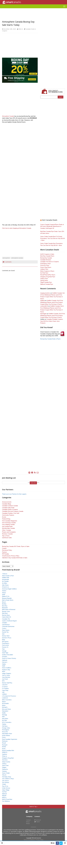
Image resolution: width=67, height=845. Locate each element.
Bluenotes (5, 607)
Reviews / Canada (7, 534)
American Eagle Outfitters (9, 589)
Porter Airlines (6, 735)
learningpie (43, 313)
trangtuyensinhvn (45, 293)
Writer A (20, 29)
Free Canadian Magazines (9, 521)
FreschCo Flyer (44, 265)
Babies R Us (5, 596)
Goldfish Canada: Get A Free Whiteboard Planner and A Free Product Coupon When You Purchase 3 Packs (51, 302)
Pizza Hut (5, 731)
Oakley (4, 724)
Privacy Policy (39, 840)
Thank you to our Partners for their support (14, 494)
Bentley (4, 604)
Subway (4, 771)
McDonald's (5, 703)
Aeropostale (5, 579)
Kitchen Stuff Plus (7, 683)
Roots (3, 748)
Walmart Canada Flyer (46, 284)
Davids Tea (5, 632)
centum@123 (44, 306)
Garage (4, 651)
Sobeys (4, 763)
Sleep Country (6, 762)
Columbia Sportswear (8, 626)
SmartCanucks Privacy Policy (10, 556)
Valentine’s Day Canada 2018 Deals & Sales (14, 557)
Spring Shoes (44, 280)
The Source (5, 780)
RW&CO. (5, 752)
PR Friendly (5, 554)
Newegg (4, 714)
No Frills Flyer (44, 273)
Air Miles (4, 583)
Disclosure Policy (7, 550)
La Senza (5, 686)
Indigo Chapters (6, 673)
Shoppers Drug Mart (8, 758)
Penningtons (5, 730)
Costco (4, 628)
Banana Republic (7, 598)
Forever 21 (5, 647)
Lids (3, 692)
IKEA (3, 671)
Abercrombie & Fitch (8, 575)
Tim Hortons (5, 782)
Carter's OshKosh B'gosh (9, 621)
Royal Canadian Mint (8, 750)
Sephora (4, 754)
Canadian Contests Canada (10, 505)
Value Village (5, 790)
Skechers (5, 760)
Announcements (6, 502)
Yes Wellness (6, 801)
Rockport (4, 745)
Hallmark (4, 660)
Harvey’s (4, 662)
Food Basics (5, 643)
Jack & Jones (6, 675)
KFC (3, 681)
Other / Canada (6, 530)
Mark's (4, 701)
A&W (3, 594)
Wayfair (4, 795)
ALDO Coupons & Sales (47, 254)
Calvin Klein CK (6, 617)
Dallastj (42, 300)
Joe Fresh (5, 679)
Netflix (4, 713)
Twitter (38, 822)
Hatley (4, 664)
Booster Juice (6, 611)
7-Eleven (4, 574)
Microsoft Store (6, 709)
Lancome (4, 684)
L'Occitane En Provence (9, 696)
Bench (4, 602)
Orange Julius (6, 728)
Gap (3, 649)
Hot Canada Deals (49, 220)
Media (28, 823)
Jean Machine (6, 677)
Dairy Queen (5, 630)
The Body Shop (6, 777)
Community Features (8, 515)
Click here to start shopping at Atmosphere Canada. (16, 228)
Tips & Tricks (6, 536)
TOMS (4, 784)
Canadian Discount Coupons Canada (12, 511)
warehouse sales (7, 537)
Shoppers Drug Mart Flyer (47, 276)
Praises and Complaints (9, 532)
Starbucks (5, 769)
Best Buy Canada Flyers (47, 256)
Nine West (5, 718)
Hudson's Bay (6, 669)
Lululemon (5, 698)
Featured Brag (6, 519)
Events (4, 517)
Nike (3, 716)
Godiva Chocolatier (7, 654)
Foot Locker (5, 645)
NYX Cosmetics (6, 722)
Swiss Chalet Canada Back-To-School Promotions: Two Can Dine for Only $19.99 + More (52, 238)
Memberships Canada (8, 528)
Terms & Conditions (29, 840)
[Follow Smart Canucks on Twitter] (29, 473)
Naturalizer (5, 711)
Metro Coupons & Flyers (47, 271)
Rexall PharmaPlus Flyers (47, 274)
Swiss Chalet (6, 773)
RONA (4, 746)
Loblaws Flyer (44, 269)
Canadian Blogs (6, 504)
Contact (4, 548)
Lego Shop (5, 690)
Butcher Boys (6, 615)
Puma (3, 737)
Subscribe (33, 483)
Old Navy (5, 726)
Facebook (38, 820)
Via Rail (4, 792)
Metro (3, 705)
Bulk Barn (5, 613)
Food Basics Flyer (45, 263)
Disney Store (6, 636)
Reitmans (5, 741)
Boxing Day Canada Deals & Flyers (50, 339)
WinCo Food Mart (7, 799)
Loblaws (4, 694)
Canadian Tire (6, 619)
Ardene (4, 590)
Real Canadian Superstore (9, 739)
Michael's (5, 707)
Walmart (4, 793)
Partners (4, 552)
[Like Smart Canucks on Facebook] (32, 473)
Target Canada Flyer (46, 282)
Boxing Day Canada (46, 258)
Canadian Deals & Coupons (10, 509)
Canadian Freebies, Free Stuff (10, 513)
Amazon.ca (5, 587)
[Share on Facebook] (57, 843)
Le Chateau (5, 688)
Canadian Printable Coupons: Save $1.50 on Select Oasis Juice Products (51, 321)
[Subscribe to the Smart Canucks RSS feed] (35, 473)
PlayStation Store (7, 733)
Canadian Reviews (45, 259)
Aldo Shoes (5, 585)
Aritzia (4, 592)
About (28, 822)
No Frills (4, 720)
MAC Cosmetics (7, 699)
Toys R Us (5, 786)
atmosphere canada (17, 258)
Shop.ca (4, 756)
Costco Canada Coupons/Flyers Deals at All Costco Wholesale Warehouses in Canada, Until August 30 (52, 226)
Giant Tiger (5, 652)
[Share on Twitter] (61, 843)
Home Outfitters (6, 667)
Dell (3, 634)
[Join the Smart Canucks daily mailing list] (37, 473)
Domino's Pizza (6, 637)
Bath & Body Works (7, 600)
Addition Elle (5, 577)
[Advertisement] (33, 9)
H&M (3, 666)
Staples (4, 767)
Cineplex (4, 622)
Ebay (3, 639)
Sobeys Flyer (44, 278)
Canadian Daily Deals (8, 507)
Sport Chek (5, 765)
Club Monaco (6, 624)
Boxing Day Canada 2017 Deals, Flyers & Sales (15, 546)
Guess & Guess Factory (9, 658)
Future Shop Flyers (45, 267)
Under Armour (6, 788)
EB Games (5, 641)
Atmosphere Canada (8, 116)
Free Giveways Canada (9, 522)
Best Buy (4, 606)
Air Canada (5, 581)
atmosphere (6, 258)
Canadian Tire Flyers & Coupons (49, 261)
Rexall (4, 743)
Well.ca (4, 797)
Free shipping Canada (8, 524)
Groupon (4, 656)
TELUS (4, 775)
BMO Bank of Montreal (8, 609)
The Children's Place (8, 778)
